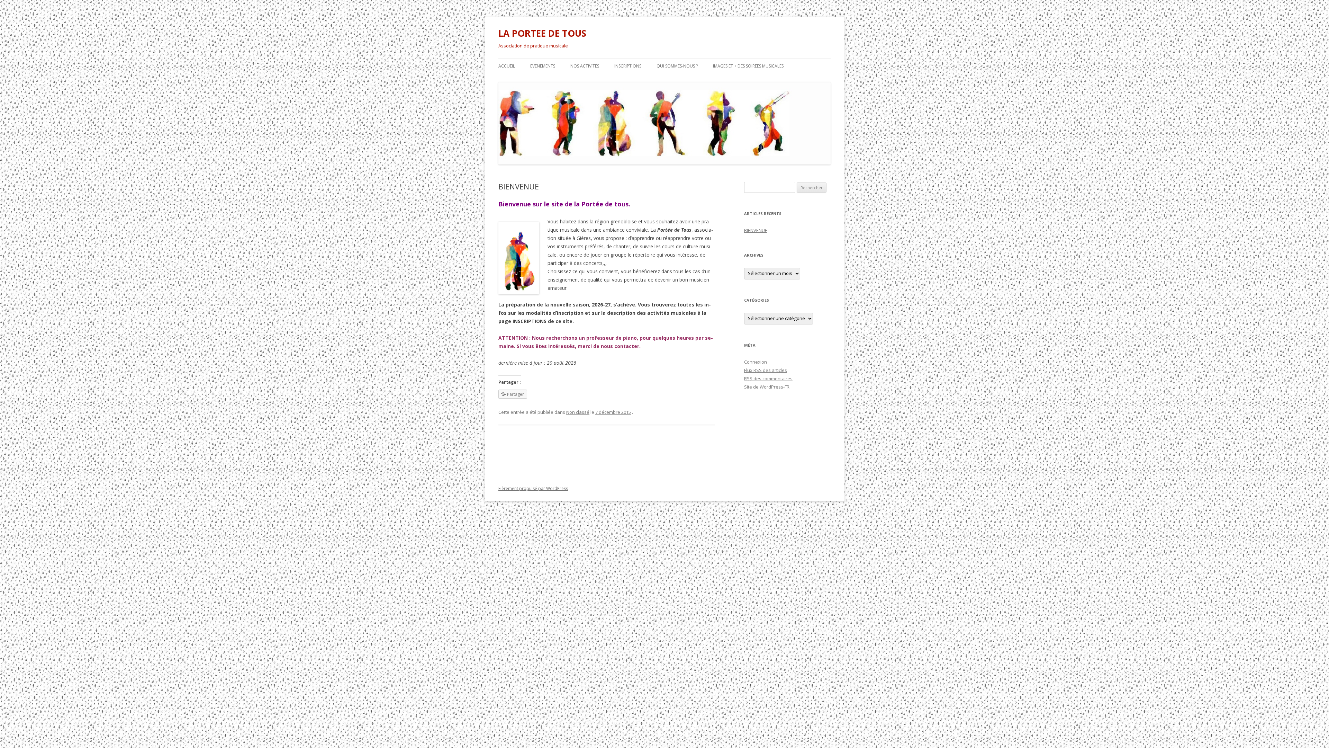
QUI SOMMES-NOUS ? (677, 66)
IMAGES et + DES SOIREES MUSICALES (748, 66)
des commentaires (768, 378)
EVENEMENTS (542, 66)
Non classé (577, 412)
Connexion (755, 362)
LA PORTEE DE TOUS (542, 33)
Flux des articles (765, 370)
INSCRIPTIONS (627, 66)
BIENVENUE (755, 230)
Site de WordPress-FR (766, 387)
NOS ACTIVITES (584, 66)
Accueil (506, 66)
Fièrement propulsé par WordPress (533, 488)
